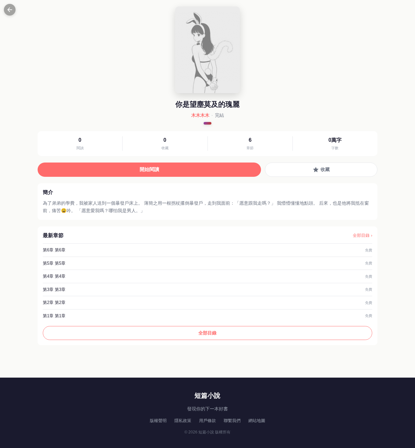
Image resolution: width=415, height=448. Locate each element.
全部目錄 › (362, 235)
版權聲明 (158, 420)
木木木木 (200, 115)
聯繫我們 (232, 420)
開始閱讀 (149, 169)
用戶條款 (207, 420)
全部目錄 (207, 332)
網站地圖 (256, 420)
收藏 (325, 169)
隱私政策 (182, 420)
